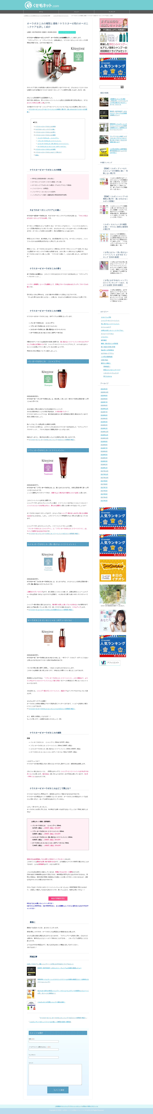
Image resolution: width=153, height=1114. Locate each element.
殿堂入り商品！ (106, 363)
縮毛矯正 (104, 340)
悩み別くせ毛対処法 (107, 350)
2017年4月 (104, 497)
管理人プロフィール (93, 1106)
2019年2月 (104, 425)
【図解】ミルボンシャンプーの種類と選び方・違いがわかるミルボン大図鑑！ (115, 198)
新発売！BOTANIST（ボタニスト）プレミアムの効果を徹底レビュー (59, 968)
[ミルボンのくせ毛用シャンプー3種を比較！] (31, 1005)
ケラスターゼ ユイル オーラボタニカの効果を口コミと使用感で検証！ (51, 609)
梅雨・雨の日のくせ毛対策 (109, 343)
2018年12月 (104, 431)
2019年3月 (104, 422)
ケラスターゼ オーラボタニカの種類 (45, 135)
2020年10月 (104, 392)
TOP (38, 15)
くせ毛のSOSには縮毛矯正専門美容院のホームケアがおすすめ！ (118, 150)
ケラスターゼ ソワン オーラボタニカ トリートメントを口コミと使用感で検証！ (54, 533)
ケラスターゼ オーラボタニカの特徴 (45, 126)
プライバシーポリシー (75, 1106)
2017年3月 (104, 500)
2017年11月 (104, 474)
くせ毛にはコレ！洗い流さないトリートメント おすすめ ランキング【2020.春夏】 (115, 254)
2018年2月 (104, 464)
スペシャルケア (106, 327)
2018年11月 (104, 435)
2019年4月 (104, 418)
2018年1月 (104, 468)
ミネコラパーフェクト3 (110, 373)
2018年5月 (104, 454)
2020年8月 (104, 399)
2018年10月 (104, 438)
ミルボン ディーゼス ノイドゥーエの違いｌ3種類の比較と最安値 (50, 1022)
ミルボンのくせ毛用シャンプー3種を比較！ (51, 1002)
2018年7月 (104, 448)
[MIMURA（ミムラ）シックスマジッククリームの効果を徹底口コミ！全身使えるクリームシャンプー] (31, 982)
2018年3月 (104, 461)
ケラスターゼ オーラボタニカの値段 (45, 149)
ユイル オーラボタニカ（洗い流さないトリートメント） (53, 143)
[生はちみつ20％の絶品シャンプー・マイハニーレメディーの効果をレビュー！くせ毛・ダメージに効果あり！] (31, 994)
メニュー (76, 11)
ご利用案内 (58, 1106)
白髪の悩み (104, 360)
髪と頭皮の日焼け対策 (108, 347)
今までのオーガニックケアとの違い (45, 129)
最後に (37, 155)
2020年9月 (104, 395)
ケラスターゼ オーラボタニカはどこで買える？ (48, 152)
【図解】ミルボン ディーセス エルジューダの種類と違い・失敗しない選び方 (115, 170)
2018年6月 (104, 451)
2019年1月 (104, 428)
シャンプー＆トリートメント (67, 32)
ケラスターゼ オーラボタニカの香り (45, 132)
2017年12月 (104, 471)
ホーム (41, 11)
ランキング (112, 11)
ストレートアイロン (107, 333)
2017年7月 (104, 487)
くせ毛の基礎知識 (106, 356)
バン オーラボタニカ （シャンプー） (48, 138)
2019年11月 (104, 408)
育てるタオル (107, 376)
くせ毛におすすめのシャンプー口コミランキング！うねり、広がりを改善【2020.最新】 (115, 282)
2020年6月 (104, 405)
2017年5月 (104, 494)
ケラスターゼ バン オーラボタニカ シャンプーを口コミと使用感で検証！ (52, 439)
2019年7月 (104, 412)
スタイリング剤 (106, 317)
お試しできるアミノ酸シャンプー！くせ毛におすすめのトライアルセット (50, 964)
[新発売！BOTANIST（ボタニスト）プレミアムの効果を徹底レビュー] (31, 971)
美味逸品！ (106, 366)
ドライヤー (104, 337)
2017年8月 (104, 484)
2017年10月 (104, 477)
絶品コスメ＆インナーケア (111, 370)
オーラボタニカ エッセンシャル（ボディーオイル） (52, 146)
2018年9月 (104, 441)
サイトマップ (65, 1106)
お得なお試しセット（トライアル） (112, 330)
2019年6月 (104, 415)
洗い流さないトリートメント (110, 324)
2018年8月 (104, 445)
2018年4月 (104, 458)
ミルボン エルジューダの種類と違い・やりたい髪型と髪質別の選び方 (115, 226)
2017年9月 (104, 481)
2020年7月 (104, 402)
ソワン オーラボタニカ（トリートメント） (49, 141)
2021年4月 (104, 389)
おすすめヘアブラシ (107, 353)
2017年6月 (104, 491)
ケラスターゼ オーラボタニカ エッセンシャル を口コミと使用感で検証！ (52, 709)
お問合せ (84, 1106)
